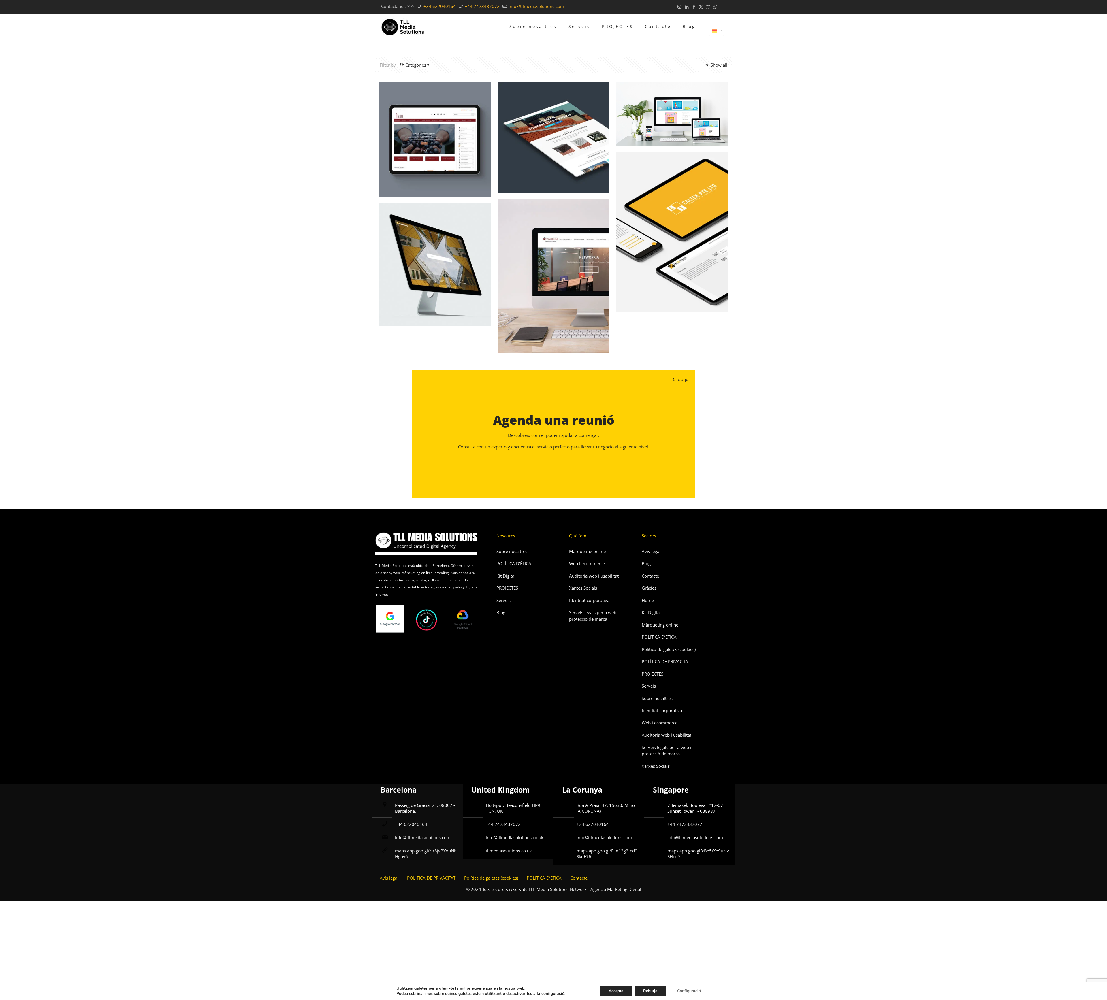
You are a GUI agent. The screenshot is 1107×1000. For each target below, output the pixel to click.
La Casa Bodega (418, 97)
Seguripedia (411, 218)
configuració (552, 993)
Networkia (528, 215)
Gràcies (649, 588)
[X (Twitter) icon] (701, 7)
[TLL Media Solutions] (402, 26)
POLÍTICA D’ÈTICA (513, 563)
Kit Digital (505, 576)
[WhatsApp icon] (715, 7)
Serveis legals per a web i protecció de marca (594, 616)
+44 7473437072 (482, 6)
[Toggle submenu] (533, 43)
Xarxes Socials (583, 588)
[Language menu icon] (716, 31)
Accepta (616, 991)
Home (648, 600)
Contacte (650, 576)
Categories (415, 65)
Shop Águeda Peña (661, 97)
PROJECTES (507, 588)
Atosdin (522, 97)
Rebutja (650, 991)
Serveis (503, 600)
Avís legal (651, 551)
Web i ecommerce (587, 563)
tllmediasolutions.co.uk (509, 851)
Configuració (689, 991)
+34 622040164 (439, 6)
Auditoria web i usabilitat (594, 576)
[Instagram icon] (679, 7)
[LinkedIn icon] (686, 7)
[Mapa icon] (708, 7)
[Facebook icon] (694, 7)
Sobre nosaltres (511, 551)
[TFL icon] (722, 7)
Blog (500, 612)
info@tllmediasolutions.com (535, 6)
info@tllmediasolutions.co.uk (514, 837)
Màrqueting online (587, 551)
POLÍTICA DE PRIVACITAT (666, 661)
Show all (718, 65)
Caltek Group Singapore (670, 167)
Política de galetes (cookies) (669, 649)
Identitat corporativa (589, 600)
